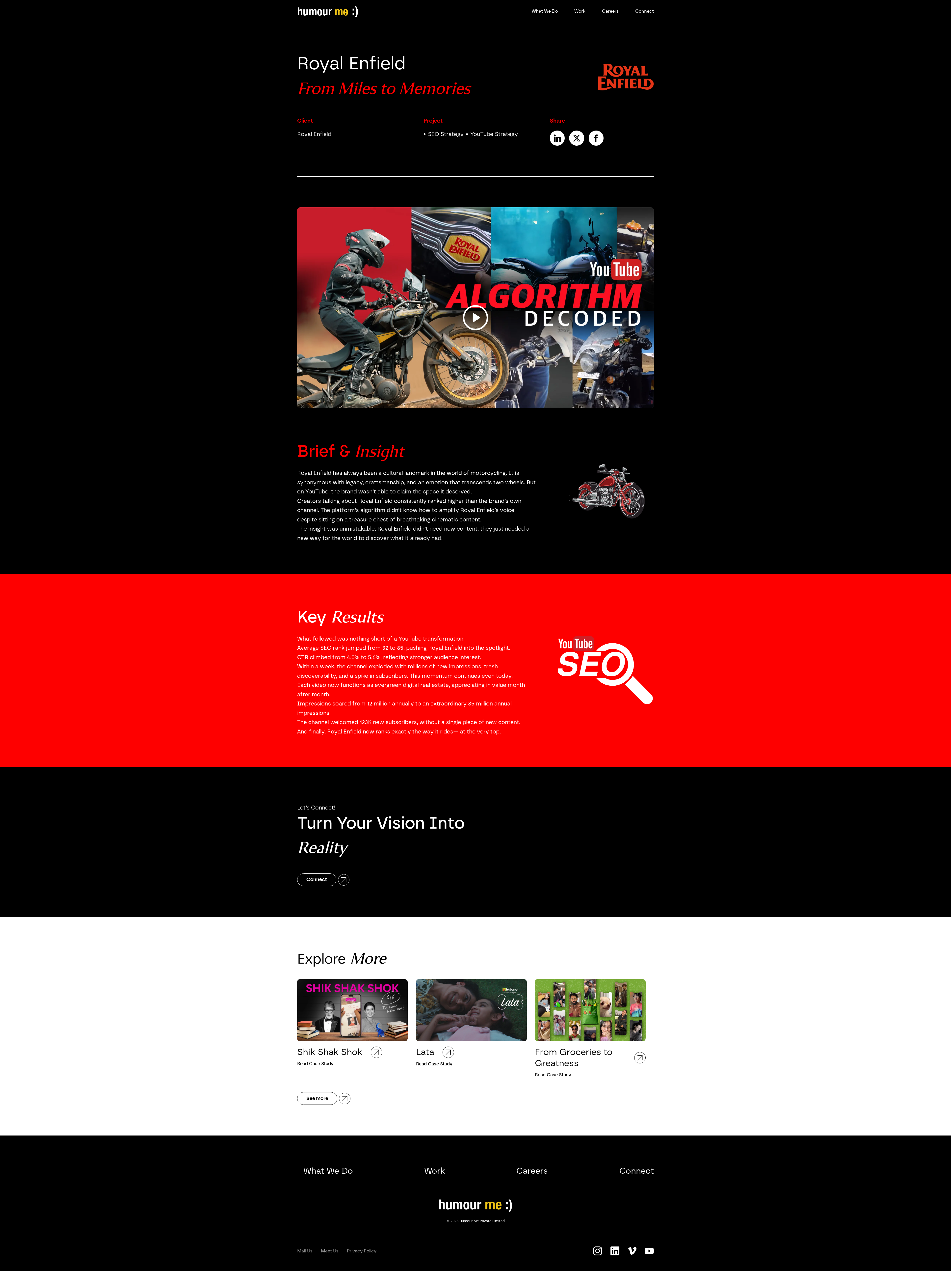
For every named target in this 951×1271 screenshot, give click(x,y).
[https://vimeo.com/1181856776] (475, 307)
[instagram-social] (597, 1250)
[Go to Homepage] (475, 1205)
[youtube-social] (632, 1250)
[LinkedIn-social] (557, 138)
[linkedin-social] (614, 1250)
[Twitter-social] (576, 138)
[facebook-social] (596, 138)
